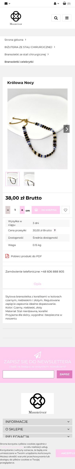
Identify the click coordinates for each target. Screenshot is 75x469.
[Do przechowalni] (66, 210)
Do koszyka (49, 210)
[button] (66, 3)
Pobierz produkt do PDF (26, 256)
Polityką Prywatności (11, 447)
